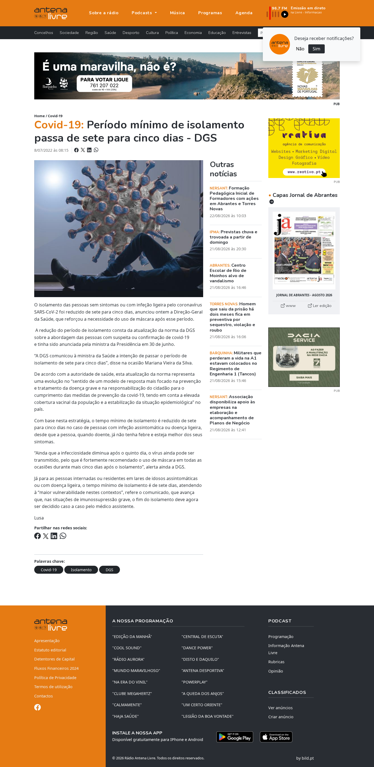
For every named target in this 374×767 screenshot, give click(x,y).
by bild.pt (305, 758)
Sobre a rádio (104, 13)
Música (177, 13)
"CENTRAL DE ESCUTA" (202, 636)
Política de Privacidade (55, 677)
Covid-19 (55, 115)
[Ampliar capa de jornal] (304, 251)
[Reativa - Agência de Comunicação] (304, 148)
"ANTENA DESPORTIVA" (203, 670)
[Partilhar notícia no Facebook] (77, 150)
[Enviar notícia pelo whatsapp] (96, 150)
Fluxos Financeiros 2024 (56, 668)
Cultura (152, 32)
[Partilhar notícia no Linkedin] (90, 150)
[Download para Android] (234, 736)
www (290, 305)
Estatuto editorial (50, 650)
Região (91, 32)
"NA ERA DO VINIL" (130, 682)
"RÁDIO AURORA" (128, 659)
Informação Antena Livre (286, 649)
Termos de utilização (53, 686)
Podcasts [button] (143, 13)
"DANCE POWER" (197, 647)
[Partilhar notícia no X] (83, 150)
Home (39, 115)
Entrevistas (241, 32)
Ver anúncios (280, 707)
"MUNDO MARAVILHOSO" (136, 670)
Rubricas (276, 661)
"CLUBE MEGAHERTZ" (132, 693)
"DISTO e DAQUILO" (200, 659)
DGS (109, 569)
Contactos (43, 696)
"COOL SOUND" (127, 647)
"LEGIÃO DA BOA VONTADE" (208, 716)
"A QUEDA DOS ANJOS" (203, 693)
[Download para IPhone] (276, 736)
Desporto (131, 32)
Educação (217, 32)
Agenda (244, 13)
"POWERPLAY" (195, 682)
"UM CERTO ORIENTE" (202, 704)
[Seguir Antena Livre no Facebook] (37, 708)
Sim (316, 49)
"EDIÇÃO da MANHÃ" (132, 636)
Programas (210, 13)
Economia (193, 32)
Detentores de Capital (54, 659)
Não (300, 49)
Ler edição (322, 305)
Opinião (275, 671)
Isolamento (81, 569)
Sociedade (69, 32)
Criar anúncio (281, 716)
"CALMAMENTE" (127, 704)
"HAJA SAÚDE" (125, 716)
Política (171, 32)
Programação (281, 636)
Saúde (110, 32)
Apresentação (47, 640)
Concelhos (43, 32)
